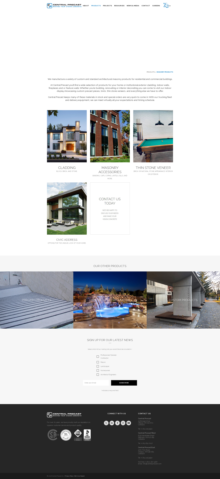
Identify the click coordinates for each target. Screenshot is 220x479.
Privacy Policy (69, 476)
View (36, 302)
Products (151, 72)
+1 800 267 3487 (151, 462)
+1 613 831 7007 (147, 443)
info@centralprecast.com (152, 464)
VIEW (67, 136)
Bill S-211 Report (79, 476)
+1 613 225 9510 (146, 429)
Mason (103, 362)
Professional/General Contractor (108, 356)
